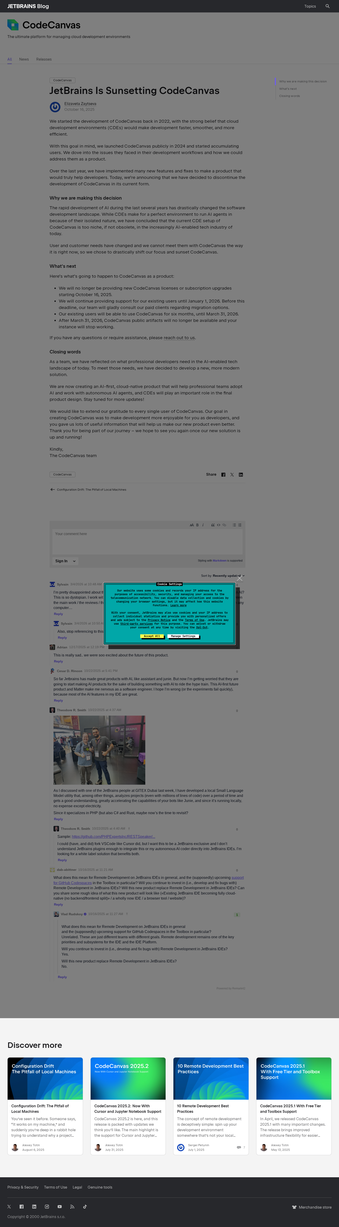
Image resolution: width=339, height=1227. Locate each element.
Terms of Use (194, 620)
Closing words (289, 96)
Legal (77, 1187)
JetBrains (48, 1217)
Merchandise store (314, 1209)
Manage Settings (183, 636)
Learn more (178, 605)
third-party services (136, 624)
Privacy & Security (23, 1187)
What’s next (288, 88)
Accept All (152, 636)
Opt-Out (202, 627)
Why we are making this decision (303, 81)
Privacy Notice (159, 620)
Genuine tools (100, 1187)
